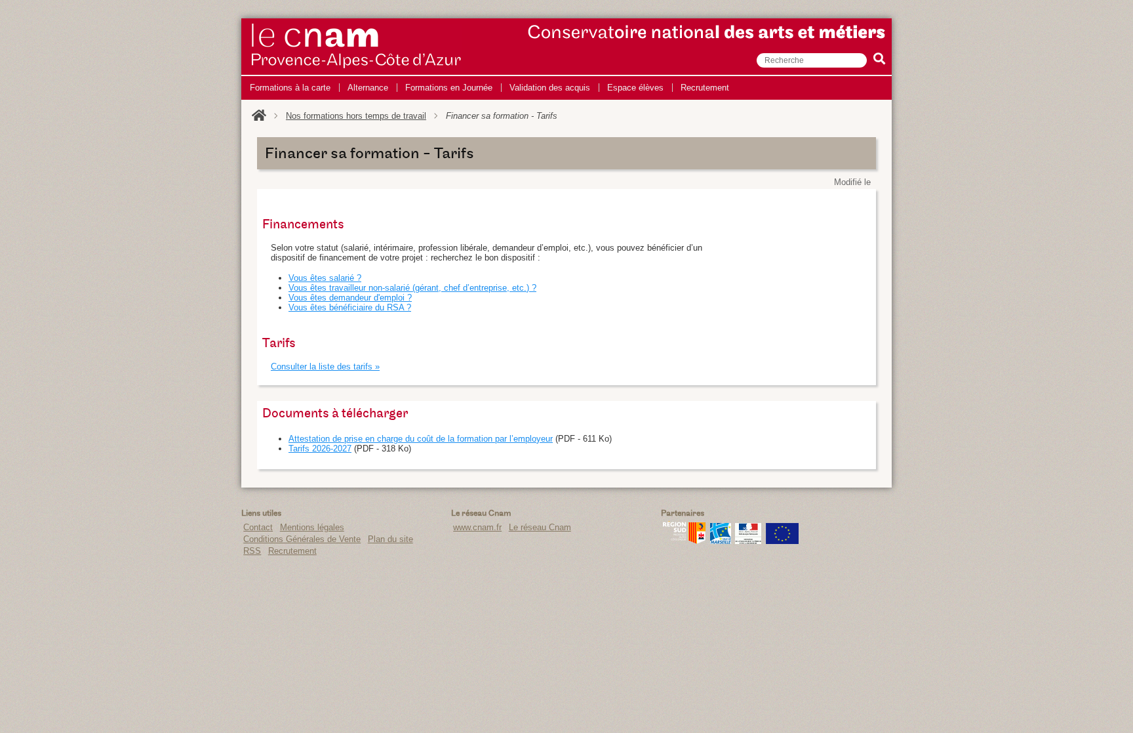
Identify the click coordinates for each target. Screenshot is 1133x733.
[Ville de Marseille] (720, 541)
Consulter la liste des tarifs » (325, 366)
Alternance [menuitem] (368, 88)
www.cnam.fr (477, 527)
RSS (252, 551)
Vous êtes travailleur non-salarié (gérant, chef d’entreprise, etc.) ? (412, 288)
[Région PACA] (684, 541)
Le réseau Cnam (540, 527)
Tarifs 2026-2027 (319, 448)
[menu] (489, 88)
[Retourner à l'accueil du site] (259, 116)
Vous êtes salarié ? (324, 278)
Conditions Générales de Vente (302, 539)
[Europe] (782, 541)
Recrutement (292, 551)
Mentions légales (312, 527)
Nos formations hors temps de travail (356, 116)
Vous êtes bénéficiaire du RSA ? (349, 307)
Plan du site (390, 539)
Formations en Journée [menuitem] (448, 88)
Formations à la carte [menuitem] (290, 88)
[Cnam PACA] (356, 68)
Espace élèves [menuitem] (635, 88)
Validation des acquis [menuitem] (549, 88)
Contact (258, 527)
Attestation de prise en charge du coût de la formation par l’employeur (420, 439)
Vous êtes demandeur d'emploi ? (350, 298)
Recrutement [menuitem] (705, 88)
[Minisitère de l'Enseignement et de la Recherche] (748, 541)
